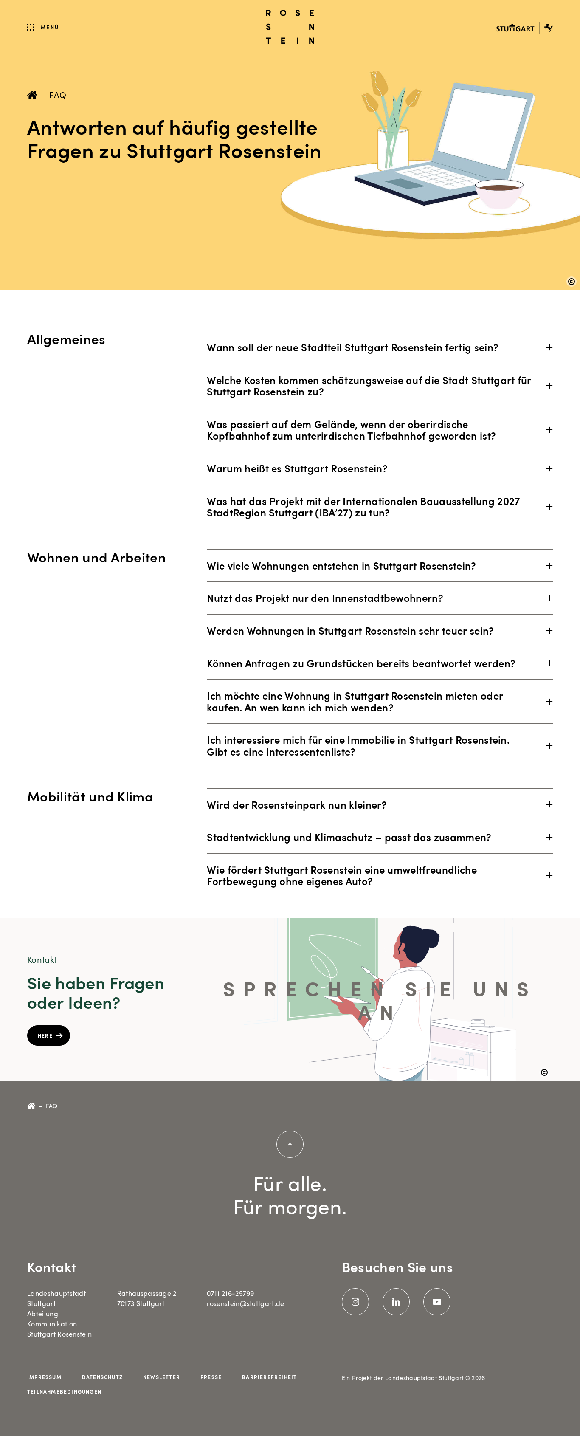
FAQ (57, 95)
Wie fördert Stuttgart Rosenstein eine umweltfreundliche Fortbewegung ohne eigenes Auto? (342, 875)
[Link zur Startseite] (290, 27)
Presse (211, 1377)
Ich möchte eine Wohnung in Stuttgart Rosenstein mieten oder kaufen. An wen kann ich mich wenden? (355, 701)
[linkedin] (396, 1301)
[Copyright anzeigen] (571, 281)
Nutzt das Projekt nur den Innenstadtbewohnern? (325, 597)
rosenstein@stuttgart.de (245, 1303)
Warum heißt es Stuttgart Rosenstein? (297, 468)
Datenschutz (102, 1377)
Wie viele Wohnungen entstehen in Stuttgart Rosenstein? (341, 565)
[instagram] (355, 1301)
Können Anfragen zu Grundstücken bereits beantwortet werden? (361, 663)
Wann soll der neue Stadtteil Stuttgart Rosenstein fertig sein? (352, 347)
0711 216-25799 (230, 1293)
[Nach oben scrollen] (290, 1144)
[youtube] (436, 1301)
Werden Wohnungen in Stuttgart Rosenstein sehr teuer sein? (350, 630)
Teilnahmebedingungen (64, 1391)
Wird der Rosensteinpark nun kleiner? (297, 804)
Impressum (44, 1377)
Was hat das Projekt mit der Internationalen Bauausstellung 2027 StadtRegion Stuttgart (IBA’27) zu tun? (363, 507)
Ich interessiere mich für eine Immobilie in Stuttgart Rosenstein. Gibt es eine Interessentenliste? (358, 745)
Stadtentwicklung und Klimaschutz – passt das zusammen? (349, 836)
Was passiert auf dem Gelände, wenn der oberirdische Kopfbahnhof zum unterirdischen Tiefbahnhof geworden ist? (351, 430)
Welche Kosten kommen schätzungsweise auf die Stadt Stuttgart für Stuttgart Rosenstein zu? (369, 385)
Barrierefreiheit (269, 1377)
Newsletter (161, 1377)
